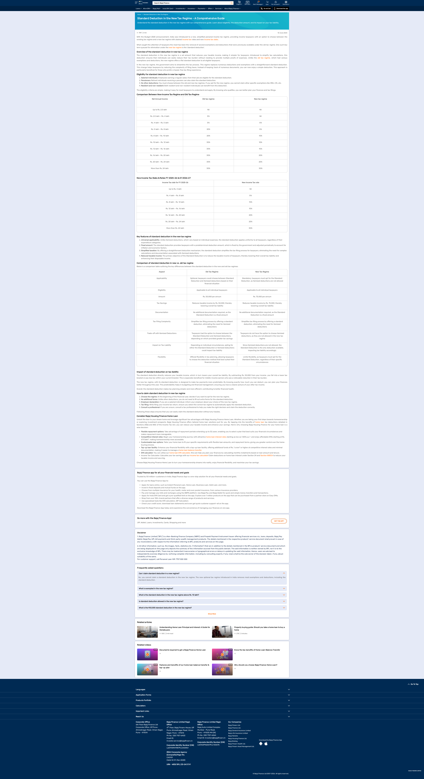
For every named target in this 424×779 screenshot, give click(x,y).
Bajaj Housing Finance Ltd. (237, 738)
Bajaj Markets (233, 736)
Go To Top (414, 684)
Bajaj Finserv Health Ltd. (236, 744)
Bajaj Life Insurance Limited (238, 733)
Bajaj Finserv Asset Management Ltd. (241, 746)
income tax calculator (199, 455)
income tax (186, 39)
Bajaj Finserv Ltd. (234, 725)
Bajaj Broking (233, 741)
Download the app (282, 8)
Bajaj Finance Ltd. (234, 728)
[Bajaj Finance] (143, 3)
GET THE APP (279, 521)
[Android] (261, 744)
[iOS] (266, 744)
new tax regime (175, 47)
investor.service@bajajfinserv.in (180, 741)
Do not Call (267, 8)
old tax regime (264, 58)
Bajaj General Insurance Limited (239, 730)
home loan (259, 422)
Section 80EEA (266, 455)
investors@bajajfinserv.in (215, 738)
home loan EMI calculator (179, 453)
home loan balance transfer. (190, 450)
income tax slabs (211, 39)
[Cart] (267, 2)
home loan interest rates (216, 437)
